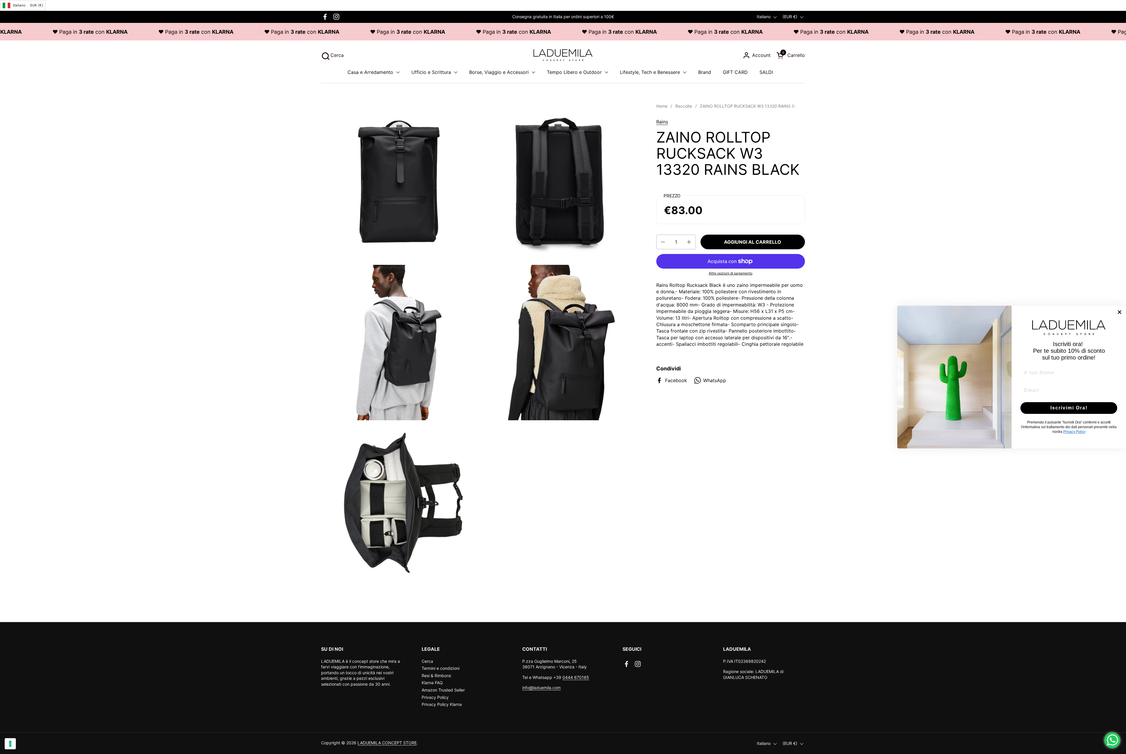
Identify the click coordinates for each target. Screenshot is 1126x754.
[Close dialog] (1119, 312)
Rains (662, 122)
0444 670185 (575, 677)
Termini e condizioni (440, 668)
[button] (332, 55)
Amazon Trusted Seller (443, 689)
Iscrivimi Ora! (1069, 407)
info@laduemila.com (541, 687)
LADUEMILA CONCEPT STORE (387, 742)
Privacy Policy (435, 697)
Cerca (427, 661)
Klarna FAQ (432, 682)
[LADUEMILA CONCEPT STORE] (562, 55)
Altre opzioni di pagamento (730, 273)
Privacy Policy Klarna (442, 704)
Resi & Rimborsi (436, 675)
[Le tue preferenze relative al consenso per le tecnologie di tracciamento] (10, 743)
